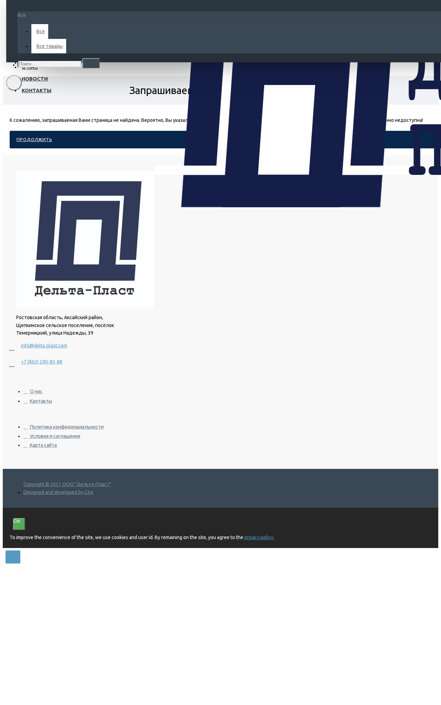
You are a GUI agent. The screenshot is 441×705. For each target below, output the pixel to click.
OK (17, 521)
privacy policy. (259, 537)
